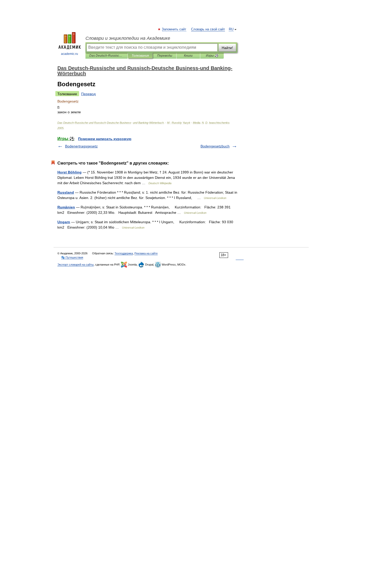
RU (231, 29)
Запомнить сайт (174, 29)
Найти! (227, 48)
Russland (65, 192)
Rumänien (66, 207)
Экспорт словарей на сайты (75, 264)
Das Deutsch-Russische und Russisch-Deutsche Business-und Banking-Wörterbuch (106, 55)
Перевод (88, 94)
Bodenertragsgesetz (81, 146)
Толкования (140, 55)
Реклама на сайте (146, 253)
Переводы (164, 55)
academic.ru (69, 54)
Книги (188, 55)
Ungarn (63, 222)
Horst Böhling (69, 172)
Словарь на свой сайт (208, 29)
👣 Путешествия (72, 257)
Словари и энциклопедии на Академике (127, 38)
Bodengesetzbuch (215, 146)
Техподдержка (124, 253)
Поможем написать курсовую (104, 139)
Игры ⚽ (212, 55)
